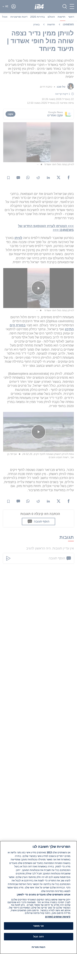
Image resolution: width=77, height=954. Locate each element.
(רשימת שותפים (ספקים (57, 916)
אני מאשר (38, 926)
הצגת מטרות (38, 947)
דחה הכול (38, 936)
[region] (38, 897)
